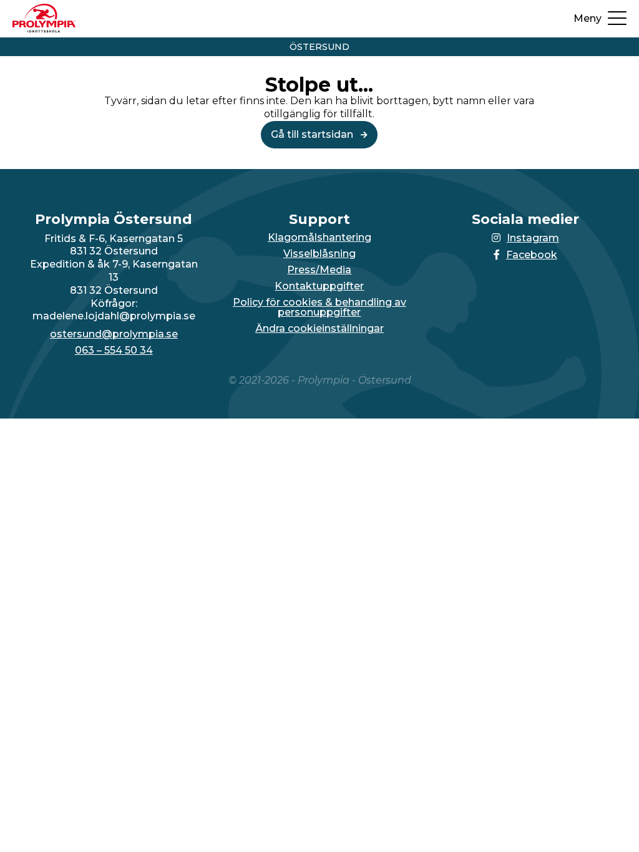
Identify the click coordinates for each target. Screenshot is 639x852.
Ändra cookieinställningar (319, 329)
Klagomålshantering (319, 238)
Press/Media (319, 270)
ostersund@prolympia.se (114, 334)
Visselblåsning (319, 254)
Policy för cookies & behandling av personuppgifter (319, 307)
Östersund (319, 46)
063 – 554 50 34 (114, 351)
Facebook (531, 254)
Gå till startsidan (313, 134)
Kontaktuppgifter (319, 286)
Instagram (533, 238)
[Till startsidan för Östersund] (44, 29)
